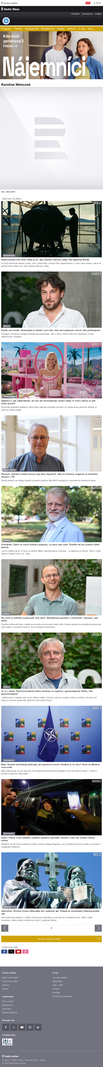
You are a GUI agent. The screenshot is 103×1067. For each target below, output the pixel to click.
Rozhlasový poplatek (62, 996)
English (43, 1060)
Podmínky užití (31, 1060)
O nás (81, 28)
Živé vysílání (8, 1001)
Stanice (5, 985)
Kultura (71, 28)
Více (91, 28)
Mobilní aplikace (9, 1012)
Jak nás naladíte (60, 977)
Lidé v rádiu (58, 985)
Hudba (61, 28)
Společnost (48, 28)
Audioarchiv (87, 14)
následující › (98, 928)
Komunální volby (10, 981)
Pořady (18, 28)
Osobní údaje (17, 1060)
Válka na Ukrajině (10, 977)
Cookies (5, 1060)
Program (75, 14)
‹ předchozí (4, 928)
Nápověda (57, 981)
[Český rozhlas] (9, 3)
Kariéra (56, 989)
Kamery (98, 14)
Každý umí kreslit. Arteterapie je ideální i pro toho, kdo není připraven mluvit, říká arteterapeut (50, 330)
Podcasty (6, 1009)
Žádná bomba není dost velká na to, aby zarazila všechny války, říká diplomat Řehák (45, 259)
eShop (5, 989)
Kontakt (56, 992)
